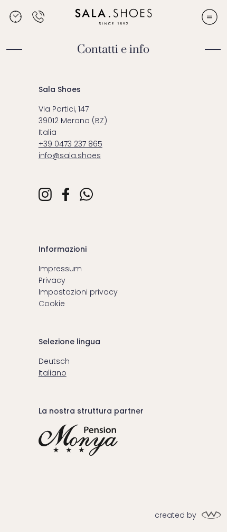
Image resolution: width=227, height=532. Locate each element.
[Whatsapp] (86, 194)
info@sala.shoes (70, 155)
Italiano (53, 373)
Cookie (52, 303)
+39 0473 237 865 (70, 144)
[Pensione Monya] (114, 440)
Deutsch (54, 361)
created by (175, 515)
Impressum (60, 268)
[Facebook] (65, 194)
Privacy (52, 280)
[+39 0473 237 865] (38, 17)
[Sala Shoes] (113, 16)
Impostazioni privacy (78, 292)
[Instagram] (45, 194)
